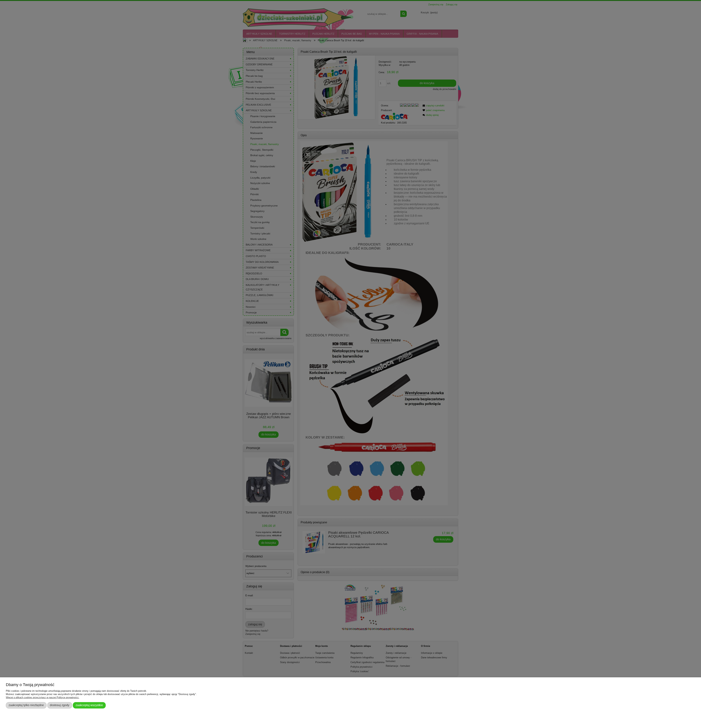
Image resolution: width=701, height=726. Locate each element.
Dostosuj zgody (59, 705)
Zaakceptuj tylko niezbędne (26, 705)
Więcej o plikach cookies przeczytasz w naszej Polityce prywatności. (42, 697)
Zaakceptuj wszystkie (89, 705)
